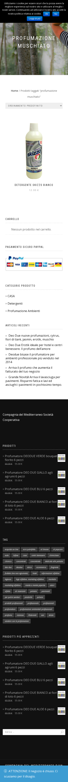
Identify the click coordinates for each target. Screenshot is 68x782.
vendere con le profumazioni (17, 621)
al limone (45, 549)
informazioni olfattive (50, 573)
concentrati (21, 561)
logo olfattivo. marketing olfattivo (30, 579)
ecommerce (41, 567)
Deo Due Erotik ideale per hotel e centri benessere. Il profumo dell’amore (33, 347)
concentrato (35, 561)
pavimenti (46, 591)
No (55, 14)
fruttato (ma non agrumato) (16, 573)
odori (52, 585)
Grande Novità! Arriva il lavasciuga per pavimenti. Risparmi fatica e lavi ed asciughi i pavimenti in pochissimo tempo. (33, 381)
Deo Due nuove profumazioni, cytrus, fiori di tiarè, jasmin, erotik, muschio (32, 337)
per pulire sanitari (12, 597)
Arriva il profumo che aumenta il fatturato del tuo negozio (28, 369)
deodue (19, 567)
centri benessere (38, 555)
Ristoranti (32, 615)
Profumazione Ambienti (24, 311)
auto (7, 555)
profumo (8, 615)
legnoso (8, 579)
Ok (46, 14)
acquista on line (11, 549)
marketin (52, 579)
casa (25, 555)
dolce (29, 567)
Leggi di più (34, 18)
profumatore (10, 609)
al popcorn (58, 549)
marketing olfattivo (13, 585)
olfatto (7, 591)
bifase (15, 555)
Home (14, 90)
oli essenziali (20, 591)
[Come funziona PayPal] (34, 263)
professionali (48, 603)
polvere (40, 597)
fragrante (54, 567)
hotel (35, 573)
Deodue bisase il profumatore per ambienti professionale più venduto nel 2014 (32, 358)
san (42, 615)
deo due (8, 567)
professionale (33, 603)
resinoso (20, 615)
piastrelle (28, 597)
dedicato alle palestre (54, 561)
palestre (33, 591)
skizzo (51, 615)
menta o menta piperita (35, 585)
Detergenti (15, 303)
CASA (11, 296)
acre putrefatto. (29, 549)
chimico (8, 561)
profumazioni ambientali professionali (36, 609)
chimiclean (54, 555)
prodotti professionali (14, 603)
